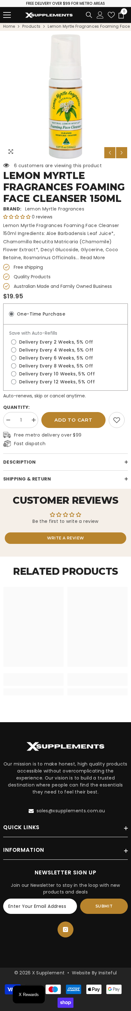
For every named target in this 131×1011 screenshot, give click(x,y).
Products (31, 26)
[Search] (89, 15)
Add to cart (73, 420)
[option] (65, 96)
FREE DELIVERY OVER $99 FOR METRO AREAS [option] (65, 3)
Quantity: (16, 407)
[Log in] (100, 14)
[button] (109, 152)
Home (9, 26)
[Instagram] (65, 929)
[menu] (7, 15)
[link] (117, 420)
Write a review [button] (65, 538)
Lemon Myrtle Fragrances (55, 209)
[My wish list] (111, 14)
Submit (104, 906)
